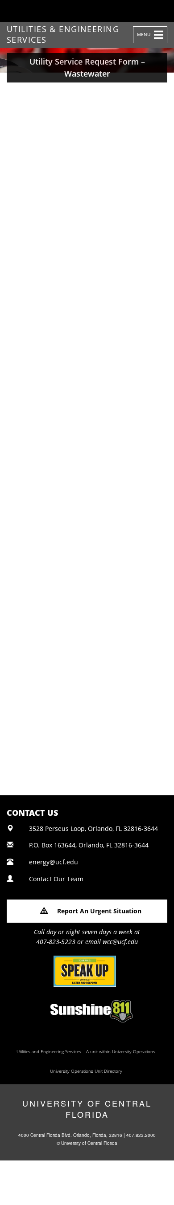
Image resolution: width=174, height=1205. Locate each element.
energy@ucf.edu (53, 862)
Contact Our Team (56, 879)
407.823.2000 (141, 1135)
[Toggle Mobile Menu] (165, 10)
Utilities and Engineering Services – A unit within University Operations (86, 1051)
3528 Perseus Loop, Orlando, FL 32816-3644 (93, 828)
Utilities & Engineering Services (63, 32)
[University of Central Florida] (68, 11)
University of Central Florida (87, 1109)
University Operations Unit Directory (86, 1071)
